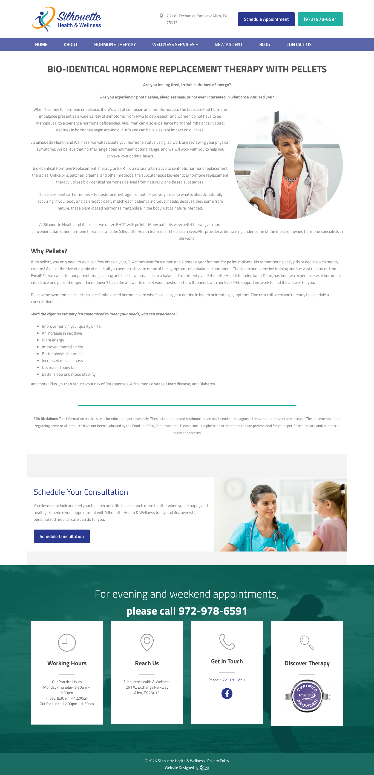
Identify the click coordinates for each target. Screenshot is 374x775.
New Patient (229, 44)
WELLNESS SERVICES (173, 44)
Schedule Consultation (62, 536)
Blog (264, 44)
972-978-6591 (213, 610)
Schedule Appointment (266, 19)
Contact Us (299, 44)
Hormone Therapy (115, 44)
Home (41, 44)
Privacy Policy (218, 760)
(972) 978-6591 (320, 19)
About (71, 44)
